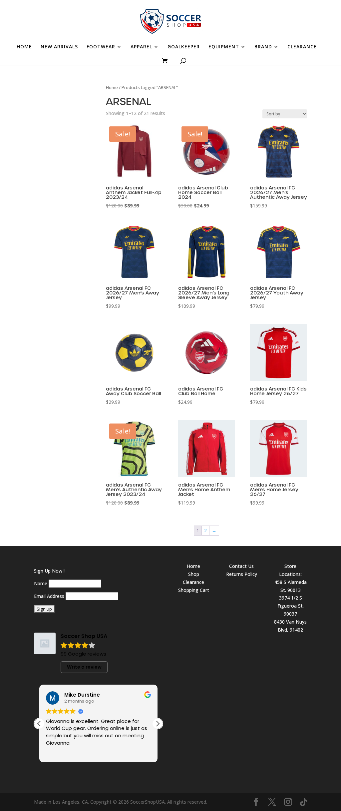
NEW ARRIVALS (59, 47)
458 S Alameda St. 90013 (290, 586)
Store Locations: (290, 570)
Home (112, 87)
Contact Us (241, 566)
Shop (193, 574)
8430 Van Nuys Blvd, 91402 (290, 626)
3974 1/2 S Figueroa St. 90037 (290, 606)
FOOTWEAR (101, 47)
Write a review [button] (84, 667)
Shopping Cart (193, 590)
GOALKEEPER (184, 47)
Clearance (193, 582)
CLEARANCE (302, 47)
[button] (158, 724)
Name (40, 583)
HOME (24, 47)
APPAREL (141, 47)
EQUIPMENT (223, 47)
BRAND (263, 47)
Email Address (49, 596)
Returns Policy (241, 574)
